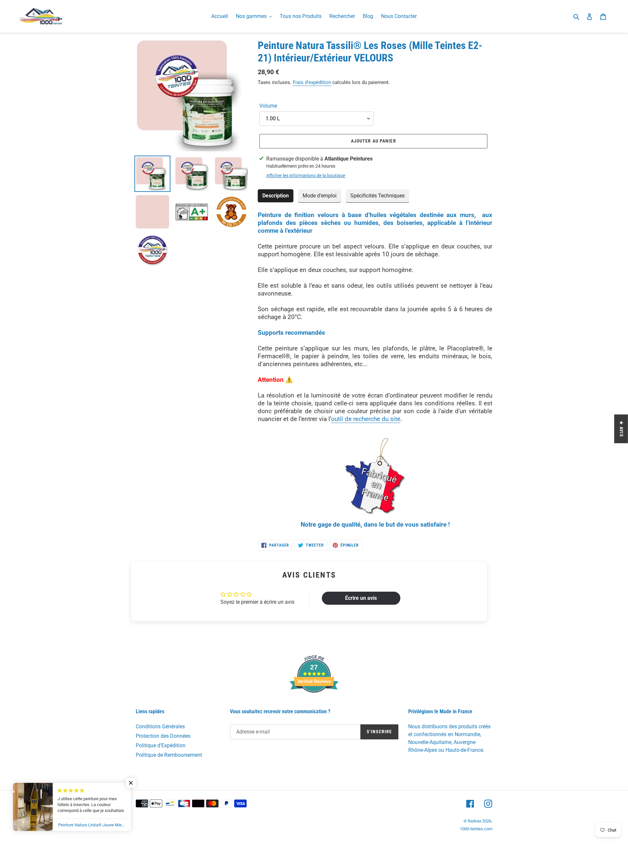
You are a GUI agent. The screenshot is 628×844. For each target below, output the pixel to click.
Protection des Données (163, 736)
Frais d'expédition (312, 82)
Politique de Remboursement (169, 755)
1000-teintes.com (476, 828)
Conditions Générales (160, 726)
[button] (131, 783)
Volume (268, 106)
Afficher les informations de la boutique (305, 175)
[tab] (275, 196)
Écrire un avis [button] (361, 598)
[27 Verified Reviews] (314, 704)
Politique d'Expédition (160, 745)
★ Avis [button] (621, 429)
